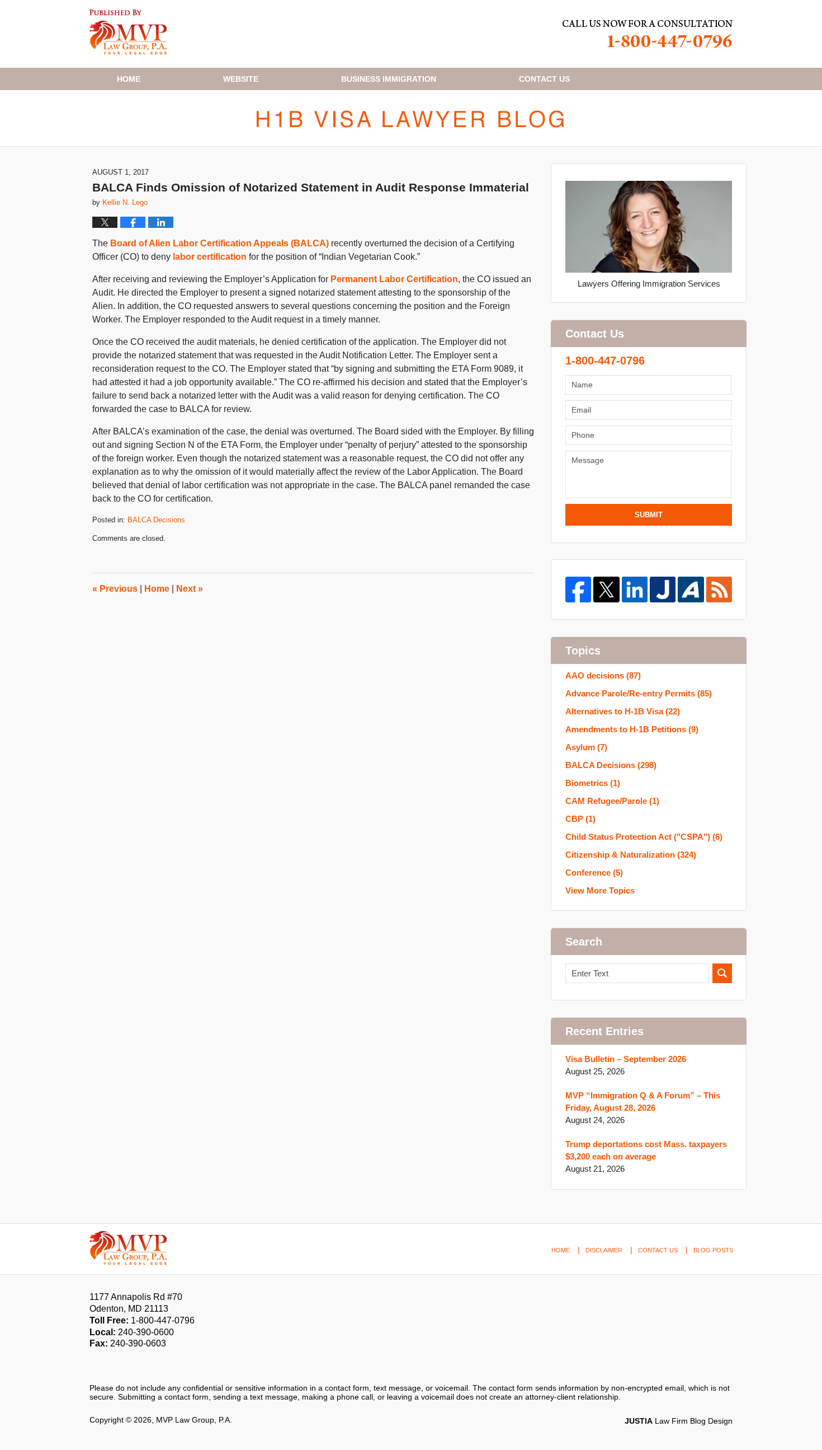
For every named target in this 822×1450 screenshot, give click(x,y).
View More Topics (600, 890)
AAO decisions (603, 675)
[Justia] (663, 589)
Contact (544, 78)
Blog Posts (713, 1250)
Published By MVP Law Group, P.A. (648, 34)
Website (240, 78)
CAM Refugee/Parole (612, 801)
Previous (115, 588)
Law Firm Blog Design (679, 1420)
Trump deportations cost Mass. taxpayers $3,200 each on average (646, 1150)
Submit (649, 515)
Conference (594, 872)
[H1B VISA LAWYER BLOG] (411, 118)
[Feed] (719, 589)
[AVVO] (691, 589)
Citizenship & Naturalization (630, 854)
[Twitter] (606, 589)
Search (722, 973)
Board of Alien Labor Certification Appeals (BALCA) (219, 243)
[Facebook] (578, 589)
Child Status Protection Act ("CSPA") (643, 836)
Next (189, 588)
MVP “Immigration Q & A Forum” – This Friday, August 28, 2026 (642, 1101)
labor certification (210, 256)
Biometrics (592, 783)
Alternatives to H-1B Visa (622, 711)
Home (128, 78)
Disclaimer (603, 1250)
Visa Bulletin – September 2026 (625, 1059)
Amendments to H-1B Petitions (631, 729)
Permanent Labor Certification (394, 279)
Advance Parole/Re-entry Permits (638, 693)
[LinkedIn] (635, 589)
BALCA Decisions (156, 520)
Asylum (586, 747)
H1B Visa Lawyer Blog (128, 32)
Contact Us (658, 1250)
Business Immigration (388, 78)
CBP (580, 819)
